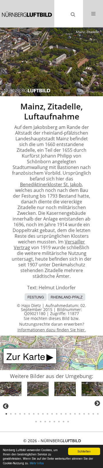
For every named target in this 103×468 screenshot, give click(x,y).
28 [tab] (63, 421)
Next (97, 403)
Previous (6, 406)
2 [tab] (11, 414)
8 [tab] (38, 414)
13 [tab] (61, 414)
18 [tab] (84, 414)
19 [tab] (89, 414)
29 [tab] (68, 421)
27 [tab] (59, 421)
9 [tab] (43, 414)
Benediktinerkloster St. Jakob (51, 184)
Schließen (84, 451)
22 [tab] (36, 421)
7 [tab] (34, 414)
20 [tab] (93, 414)
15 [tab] (70, 414)
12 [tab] (57, 414)
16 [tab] (75, 414)
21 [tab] (98, 414)
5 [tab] (24, 414)
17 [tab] (79, 414)
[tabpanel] (10, 390)
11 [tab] (52, 414)
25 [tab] (50, 421)
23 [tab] (40, 421)
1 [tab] (6, 414)
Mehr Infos (37, 463)
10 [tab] (47, 414)
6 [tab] (29, 414)
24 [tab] (45, 421)
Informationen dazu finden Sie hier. (51, 330)
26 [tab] (54, 421)
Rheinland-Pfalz (66, 296)
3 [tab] (15, 414)
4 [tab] (20, 414)
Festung (35, 296)
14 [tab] (66, 414)
